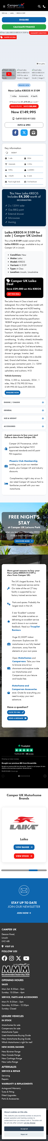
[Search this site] (39, 6)
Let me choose (29, 1123)
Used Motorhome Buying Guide (16, 1035)
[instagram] (12, 958)
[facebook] (5, 958)
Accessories (9, 426)
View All (4, 13)
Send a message (16, 718)
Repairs (5, 1079)
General (8, 410)
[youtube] (26, 958)
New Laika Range (10, 1061)
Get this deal (14, 294)
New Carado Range (11, 1055)
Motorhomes (24, 657)
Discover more (23, 541)
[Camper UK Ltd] (17, 5)
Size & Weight (10, 418)
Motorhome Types (10, 1031)
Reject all (24, 1134)
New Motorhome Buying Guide (16, 1038)
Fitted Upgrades (9, 1095)
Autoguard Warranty (11, 1088)
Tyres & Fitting (8, 1091)
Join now (23, 913)
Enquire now (12, 392)
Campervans (19, 661)
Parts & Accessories (10, 1098)
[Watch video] (9, 74)
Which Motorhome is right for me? (17, 1042)
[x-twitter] (19, 958)
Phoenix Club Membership (23, 461)
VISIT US (9, 946)
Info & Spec (24, 125)
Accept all (24, 1129)
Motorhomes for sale (11, 1025)
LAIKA (12, 13)
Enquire (24, 19)
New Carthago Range (12, 1058)
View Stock (22, 856)
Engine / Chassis (12, 402)
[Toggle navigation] (4, 6)
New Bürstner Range (11, 1051)
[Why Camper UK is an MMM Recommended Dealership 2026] (16, 970)
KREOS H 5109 (21, 13)
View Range (23, 847)
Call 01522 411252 (25, 118)
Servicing (6, 1075)
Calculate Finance (24, 26)
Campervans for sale (11, 1028)
